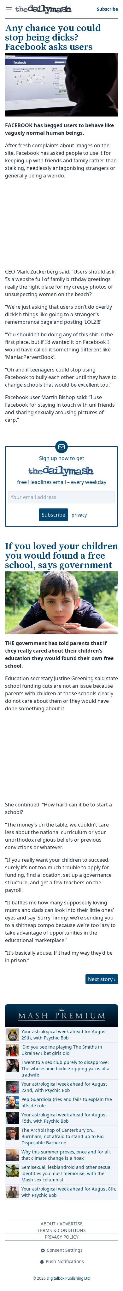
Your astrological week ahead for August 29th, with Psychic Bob (64, 1034)
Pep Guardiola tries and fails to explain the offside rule (66, 1102)
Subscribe (53, 514)
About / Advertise (62, 1224)
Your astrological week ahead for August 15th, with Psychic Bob (64, 1118)
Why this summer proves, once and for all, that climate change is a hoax (66, 1155)
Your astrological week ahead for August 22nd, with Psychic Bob (64, 1087)
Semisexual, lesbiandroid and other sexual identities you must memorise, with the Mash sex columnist (66, 1173)
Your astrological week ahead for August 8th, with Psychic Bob (68, 1192)
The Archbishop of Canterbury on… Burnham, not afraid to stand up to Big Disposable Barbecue (62, 1136)
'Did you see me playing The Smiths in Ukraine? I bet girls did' (61, 1050)
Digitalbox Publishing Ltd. (69, 1278)
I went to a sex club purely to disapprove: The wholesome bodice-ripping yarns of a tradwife (65, 1068)
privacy (79, 515)
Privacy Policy (62, 1237)
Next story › (101, 979)
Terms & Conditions (62, 1230)
